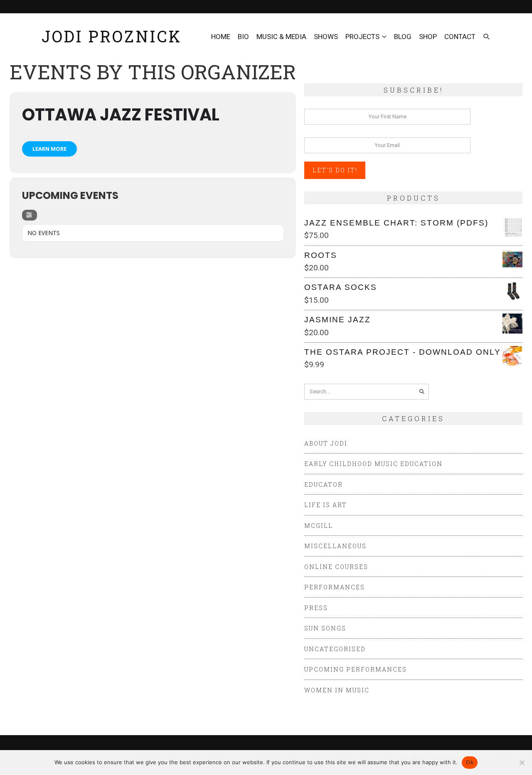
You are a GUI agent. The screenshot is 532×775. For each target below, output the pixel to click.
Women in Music (336, 690)
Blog (402, 36)
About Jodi (325, 443)
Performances (334, 587)
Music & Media (281, 36)
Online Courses (336, 567)
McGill (318, 526)
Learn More (49, 148)
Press (316, 608)
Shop (428, 36)
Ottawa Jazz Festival (120, 114)
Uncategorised (335, 649)
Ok (469, 762)
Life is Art (325, 505)
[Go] (422, 392)
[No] (521, 762)
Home (220, 36)
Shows (326, 36)
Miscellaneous (335, 546)
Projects (362, 36)
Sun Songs (325, 628)
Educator (323, 484)
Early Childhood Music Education (373, 464)
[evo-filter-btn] (29, 215)
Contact (459, 36)
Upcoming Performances (355, 669)
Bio (243, 36)
